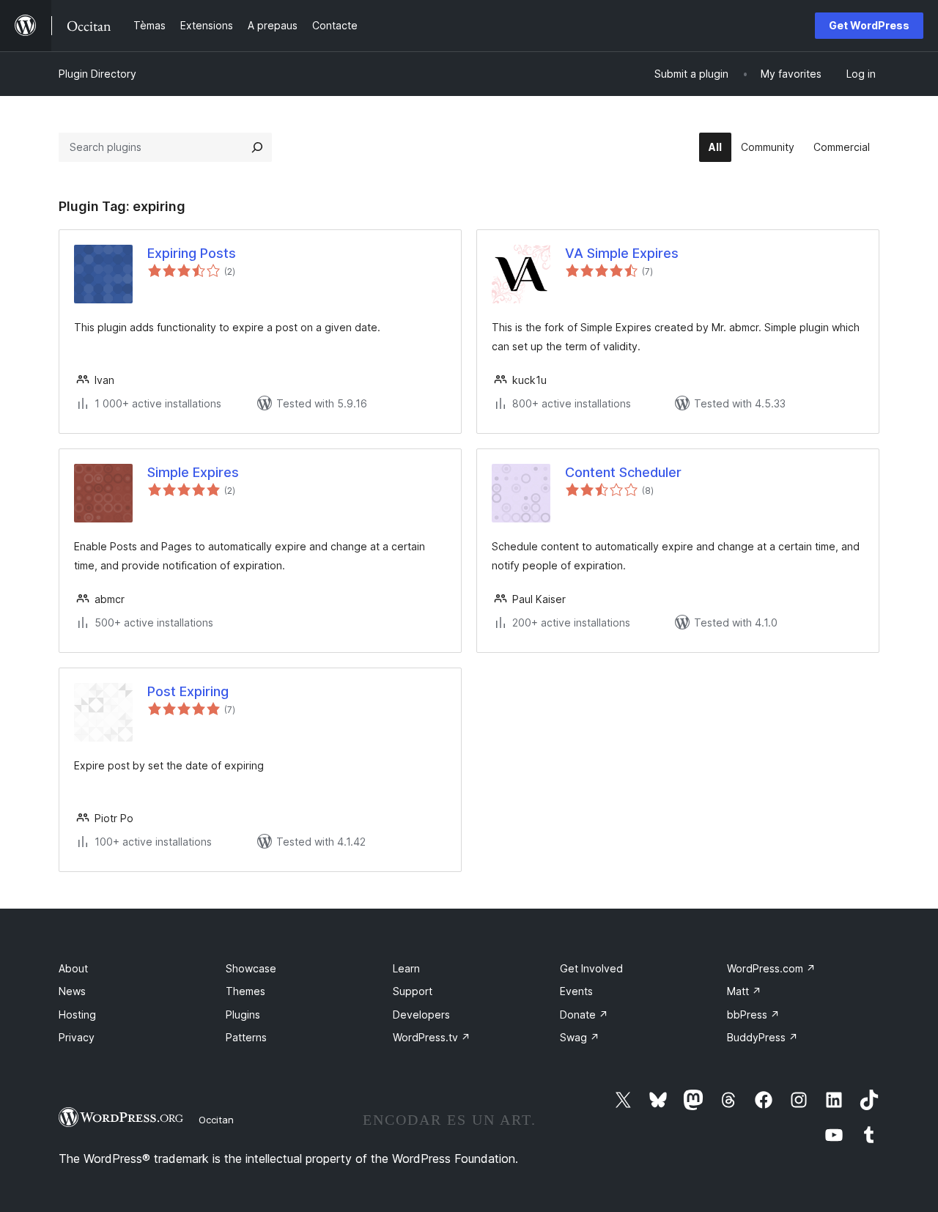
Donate (584, 1014)
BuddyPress (762, 1037)
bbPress (753, 1014)
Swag (579, 1037)
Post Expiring (188, 691)
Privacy (77, 1037)
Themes (245, 991)
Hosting (77, 1014)
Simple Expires (193, 472)
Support (412, 991)
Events (576, 991)
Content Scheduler (623, 472)
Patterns (246, 1037)
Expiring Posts (191, 253)
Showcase (251, 968)
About (73, 968)
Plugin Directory (97, 73)
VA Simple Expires (622, 253)
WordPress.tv (431, 1037)
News (72, 991)
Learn (406, 968)
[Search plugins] (257, 147)
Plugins (243, 1014)
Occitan (216, 1120)
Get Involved (591, 968)
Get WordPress (869, 25)
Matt (744, 991)
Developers (421, 1014)
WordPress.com (771, 968)
